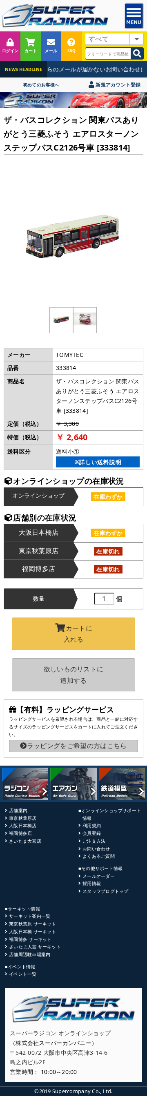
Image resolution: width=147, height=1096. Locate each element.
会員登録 (91, 833)
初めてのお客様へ (41, 85)
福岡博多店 (20, 833)
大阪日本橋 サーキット (32, 931)
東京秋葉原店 (22, 818)
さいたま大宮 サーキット (35, 946)
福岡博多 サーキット (30, 939)
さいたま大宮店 (25, 841)
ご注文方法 (93, 841)
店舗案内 (18, 810)
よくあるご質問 (98, 856)
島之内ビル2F (27, 1062)
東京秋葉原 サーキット (32, 924)
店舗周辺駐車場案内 (29, 954)
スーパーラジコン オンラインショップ (60, 1033)
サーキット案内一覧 (29, 916)
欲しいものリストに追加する (74, 674)
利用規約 (91, 825)
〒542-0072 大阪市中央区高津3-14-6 (59, 1052)
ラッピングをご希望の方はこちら (77, 745)
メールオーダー (98, 876)
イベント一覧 (22, 974)
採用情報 (91, 883)
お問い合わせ (96, 849)
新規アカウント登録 (117, 84)
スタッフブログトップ (105, 891)
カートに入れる (78, 634)
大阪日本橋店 (22, 825)
